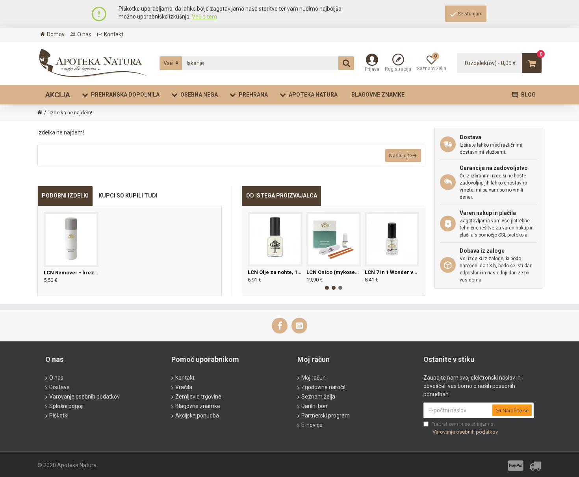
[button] (327, 288)
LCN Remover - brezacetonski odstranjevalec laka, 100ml (71, 273)
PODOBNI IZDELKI (65, 195)
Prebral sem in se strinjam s (464, 428)
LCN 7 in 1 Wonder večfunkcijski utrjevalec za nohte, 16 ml (392, 272)
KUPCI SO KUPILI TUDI (128, 195)
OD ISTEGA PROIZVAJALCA (281, 195)
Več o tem (204, 16)
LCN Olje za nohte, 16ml (275, 272)
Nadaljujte (400, 155)
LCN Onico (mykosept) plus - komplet (333, 272)
